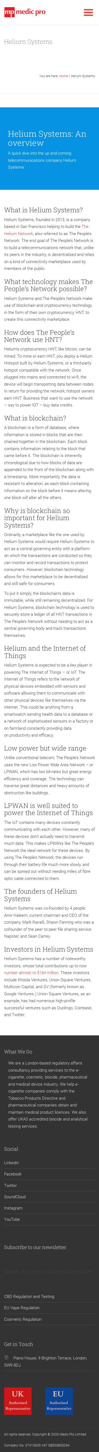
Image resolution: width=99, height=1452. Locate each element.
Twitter (10, 1185)
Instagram (13, 1208)
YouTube (12, 1219)
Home (63, 76)
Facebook (12, 1174)
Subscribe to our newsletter (35, 1247)
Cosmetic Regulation (23, 1319)
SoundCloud (15, 1196)
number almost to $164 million (31, 972)
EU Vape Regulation (22, 1307)
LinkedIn (11, 1162)
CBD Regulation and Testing (29, 1296)
